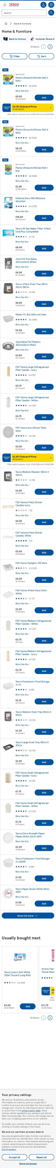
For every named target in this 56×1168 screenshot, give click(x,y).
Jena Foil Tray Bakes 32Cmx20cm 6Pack (26, 260)
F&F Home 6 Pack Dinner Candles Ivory (29, 503)
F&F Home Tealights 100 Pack (31, 563)
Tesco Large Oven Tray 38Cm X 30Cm (32, 743)
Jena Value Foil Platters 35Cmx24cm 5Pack (28, 343)
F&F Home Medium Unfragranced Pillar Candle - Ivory (33, 652)
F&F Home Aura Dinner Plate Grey (31, 429)
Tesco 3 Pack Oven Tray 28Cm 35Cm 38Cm (32, 285)
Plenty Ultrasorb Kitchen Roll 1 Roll (32, 169)
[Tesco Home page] (14, 4)
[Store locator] (51, 5)
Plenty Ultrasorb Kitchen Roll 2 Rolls (32, 79)
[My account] (43, 5)
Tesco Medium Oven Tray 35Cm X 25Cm (33, 713)
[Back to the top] (29, 926)
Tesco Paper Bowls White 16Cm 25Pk (32, 890)
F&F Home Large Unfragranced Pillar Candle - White (32, 399)
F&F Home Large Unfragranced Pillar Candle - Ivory (32, 368)
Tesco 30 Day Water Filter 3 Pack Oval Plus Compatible (33, 230)
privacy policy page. (31, 1110)
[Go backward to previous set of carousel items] (43, 46)
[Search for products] (51, 13)
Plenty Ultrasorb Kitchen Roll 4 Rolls (32, 131)
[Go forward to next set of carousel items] (50, 46)
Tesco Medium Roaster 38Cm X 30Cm (32, 473)
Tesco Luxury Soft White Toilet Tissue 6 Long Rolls (17, 973)
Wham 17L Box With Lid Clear (31, 314)
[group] (14, 39)
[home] (6, 23)
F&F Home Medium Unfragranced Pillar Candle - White (33, 622)
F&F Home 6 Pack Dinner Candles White (29, 534)
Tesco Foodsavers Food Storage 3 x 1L (32, 683)
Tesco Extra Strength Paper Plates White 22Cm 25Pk (30, 835)
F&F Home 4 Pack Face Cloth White (31, 592)
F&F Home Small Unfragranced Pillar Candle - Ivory (32, 774)
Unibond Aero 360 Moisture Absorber (30, 199)
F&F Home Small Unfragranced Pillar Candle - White (32, 804)
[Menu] (5, 5)
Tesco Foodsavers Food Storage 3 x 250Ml (32, 860)
